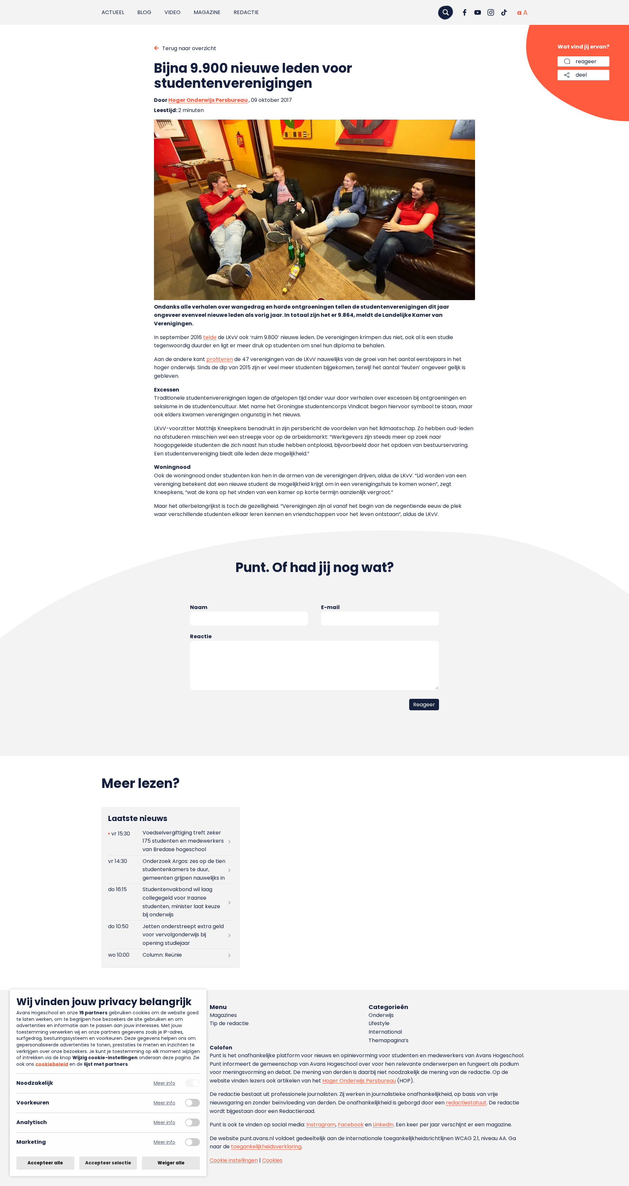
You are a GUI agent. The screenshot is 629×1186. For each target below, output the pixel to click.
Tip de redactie (229, 1023)
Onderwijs (381, 1015)
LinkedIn (383, 1124)
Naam (198, 607)
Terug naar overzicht (189, 48)
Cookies (272, 1160)
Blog (144, 12)
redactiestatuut (466, 1102)
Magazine (207, 12)
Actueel (113, 12)
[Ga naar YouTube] (477, 12)
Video (172, 12)
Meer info (164, 1083)
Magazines (223, 1015)
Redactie (246, 12)
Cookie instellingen (234, 1160)
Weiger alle (171, 1163)
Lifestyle (379, 1023)
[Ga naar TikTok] (503, 12)
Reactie (201, 636)
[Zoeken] (445, 12)
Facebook (351, 1124)
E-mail (330, 607)
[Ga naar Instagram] (490, 12)
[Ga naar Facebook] (464, 12)
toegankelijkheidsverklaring (266, 1146)
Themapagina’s (389, 1040)
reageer (586, 61)
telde (210, 337)
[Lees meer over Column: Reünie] (170, 955)
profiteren (219, 359)
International (385, 1032)
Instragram (320, 1124)
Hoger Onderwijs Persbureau (208, 100)
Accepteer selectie (108, 1163)
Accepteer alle (45, 1163)
